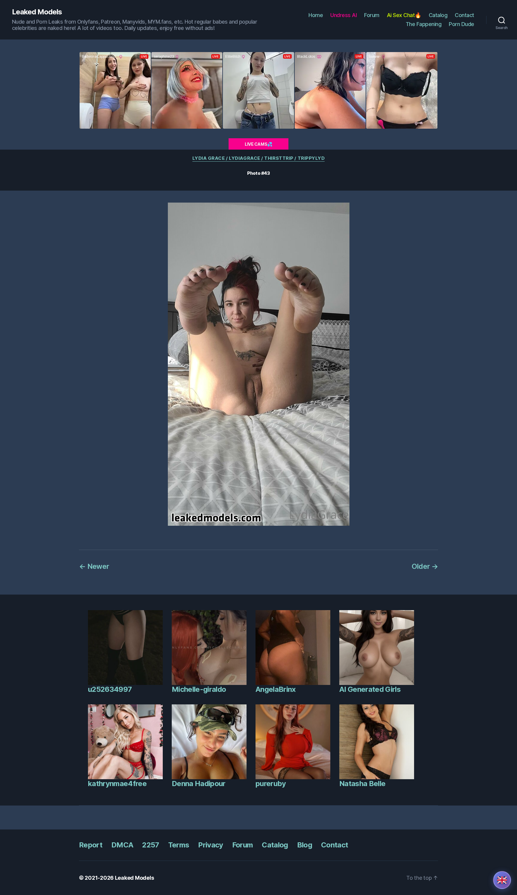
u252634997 (110, 689)
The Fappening (424, 24)
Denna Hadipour (199, 783)
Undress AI (343, 15)
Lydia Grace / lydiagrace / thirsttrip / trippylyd (258, 158)
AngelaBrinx (276, 689)
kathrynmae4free (117, 783)
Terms (178, 845)
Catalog (438, 15)
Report (90, 845)
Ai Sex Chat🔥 (404, 15)
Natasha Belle (362, 783)
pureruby (271, 783)
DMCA (122, 845)
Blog (304, 845)
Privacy (210, 845)
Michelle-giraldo (199, 689)
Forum (371, 15)
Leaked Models (37, 12)
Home (315, 15)
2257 (150, 845)
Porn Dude (461, 24)
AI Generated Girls (370, 689)
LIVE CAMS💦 (258, 144)
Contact (464, 15)
